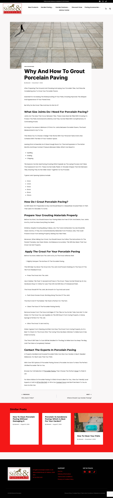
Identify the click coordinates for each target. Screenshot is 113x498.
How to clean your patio (88, 436)
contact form (61, 382)
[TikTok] (106, 1)
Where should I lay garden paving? (79, 396)
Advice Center (64, 10)
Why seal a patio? (27, 396)
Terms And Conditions (65, 476)
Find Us (60, 471)
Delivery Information (64, 474)
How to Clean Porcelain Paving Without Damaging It (24, 419)
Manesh (28, 83)
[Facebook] (99, 1)
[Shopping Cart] (106, 9)
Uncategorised (29, 66)
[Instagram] (103, 1)
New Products (33, 7)
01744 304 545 (42, 382)
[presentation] (88, 422)
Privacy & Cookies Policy (65, 479)
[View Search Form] (109, 9)
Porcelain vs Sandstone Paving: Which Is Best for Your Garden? (56, 419)
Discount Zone (77, 7)
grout (76, 371)
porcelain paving (50, 371)
